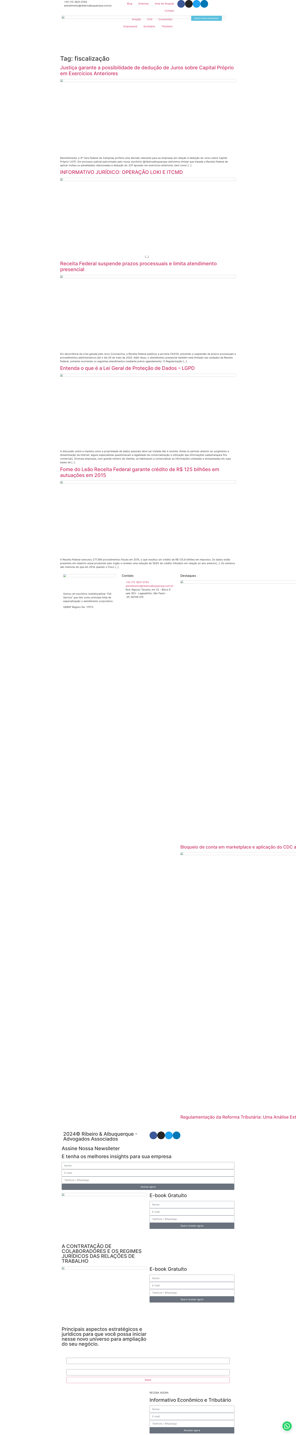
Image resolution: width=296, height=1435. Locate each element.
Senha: (69, 1367)
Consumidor (165, 19)
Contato (169, 10)
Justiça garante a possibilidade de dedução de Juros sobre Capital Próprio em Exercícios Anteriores (147, 70)
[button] (287, 1426)
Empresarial (130, 26)
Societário (149, 26)
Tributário (167, 26)
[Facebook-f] (181, 4)
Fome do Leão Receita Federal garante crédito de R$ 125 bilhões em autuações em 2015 (139, 472)
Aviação (136, 19)
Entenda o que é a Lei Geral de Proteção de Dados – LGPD (127, 368)
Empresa (143, 3)
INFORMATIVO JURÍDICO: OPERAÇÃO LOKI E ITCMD (121, 172)
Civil (149, 19)
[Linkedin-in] (204, 4)
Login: (69, 1356)
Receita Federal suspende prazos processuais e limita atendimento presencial (138, 266)
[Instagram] (189, 4)
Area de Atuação (164, 3)
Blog (129, 3)
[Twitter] (196, 4)
